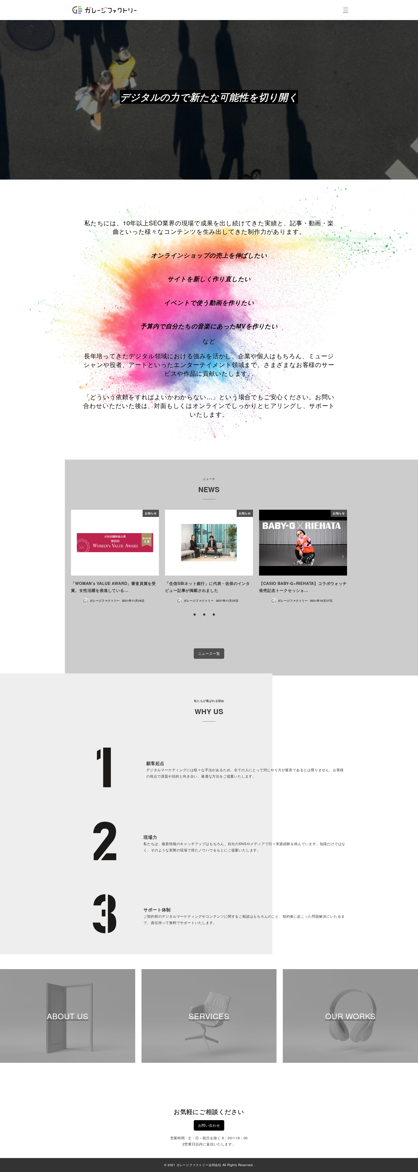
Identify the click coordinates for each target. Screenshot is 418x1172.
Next (342, 556)
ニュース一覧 (209, 653)
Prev (76, 556)
